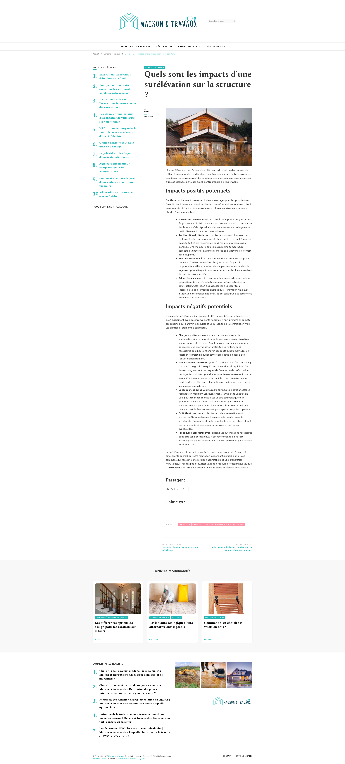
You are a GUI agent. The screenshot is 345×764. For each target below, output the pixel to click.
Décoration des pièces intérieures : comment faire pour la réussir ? (128, 691)
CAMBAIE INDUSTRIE (178, 467)
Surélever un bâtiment (178, 200)
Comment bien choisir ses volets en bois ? (223, 624)
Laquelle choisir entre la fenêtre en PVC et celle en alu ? (134, 734)
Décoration (164, 46)
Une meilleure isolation (203, 246)
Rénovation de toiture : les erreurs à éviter (116, 194)
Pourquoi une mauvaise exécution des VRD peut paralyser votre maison (114, 89)
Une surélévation (200, 524)
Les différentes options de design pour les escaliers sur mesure (115, 626)
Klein (146, 112)
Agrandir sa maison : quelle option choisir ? (131, 706)
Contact (227, 756)
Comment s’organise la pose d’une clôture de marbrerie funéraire (117, 182)
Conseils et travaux (133, 46)
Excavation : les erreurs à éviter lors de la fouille (115, 77)
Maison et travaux (116, 756)
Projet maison (187, 46)
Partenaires (214, 46)
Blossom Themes (100, 758)
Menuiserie (101, 618)
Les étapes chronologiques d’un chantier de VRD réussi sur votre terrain (117, 118)
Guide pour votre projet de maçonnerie (131, 677)
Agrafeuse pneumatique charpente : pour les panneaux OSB (114, 168)
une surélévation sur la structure (227, 524)
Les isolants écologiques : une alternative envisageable (171, 624)
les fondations (186, 343)
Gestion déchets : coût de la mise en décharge (116, 145)
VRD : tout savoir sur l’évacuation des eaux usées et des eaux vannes (118, 103)
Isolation (176, 618)
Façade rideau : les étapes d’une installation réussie (115, 155)
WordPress (124, 758)
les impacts (184, 524)
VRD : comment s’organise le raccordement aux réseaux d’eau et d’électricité (117, 132)
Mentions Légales (137, 758)
